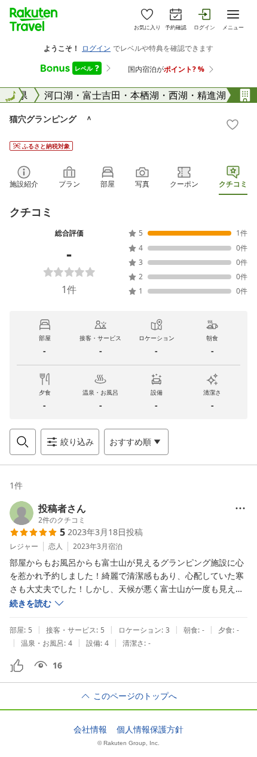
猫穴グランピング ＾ (51, 118)
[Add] (232, 124)
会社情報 (90, 729)
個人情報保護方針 (150, 729)
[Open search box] (23, 442)
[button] (48, 513)
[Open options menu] (240, 508)
